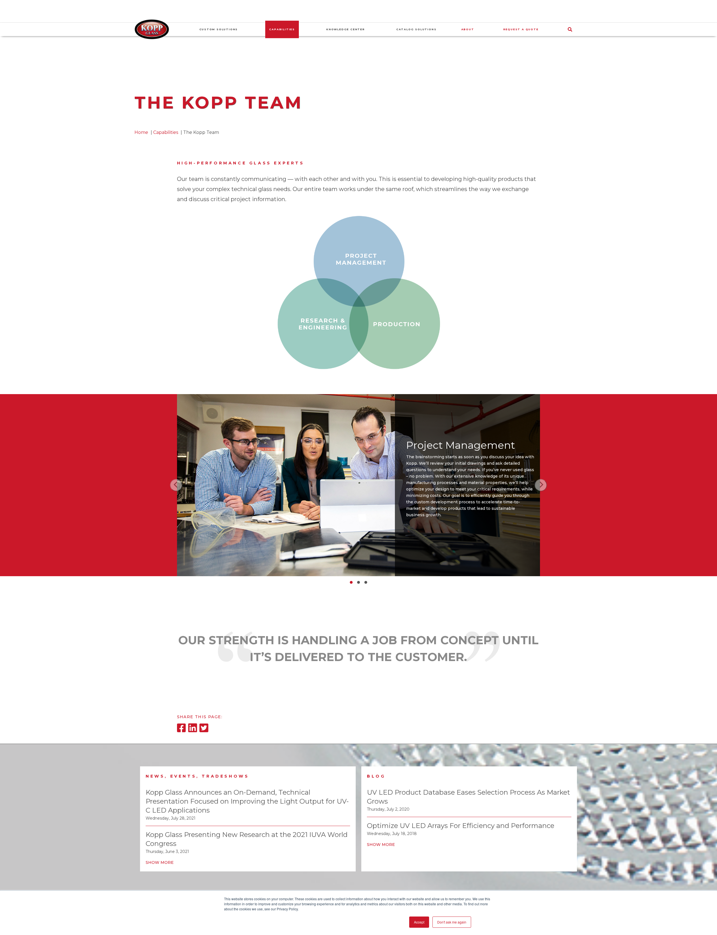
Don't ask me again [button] (451, 922)
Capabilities (165, 132)
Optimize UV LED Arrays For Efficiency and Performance (460, 826)
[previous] (176, 485)
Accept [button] (419, 922)
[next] (541, 485)
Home (141, 132)
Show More (160, 862)
